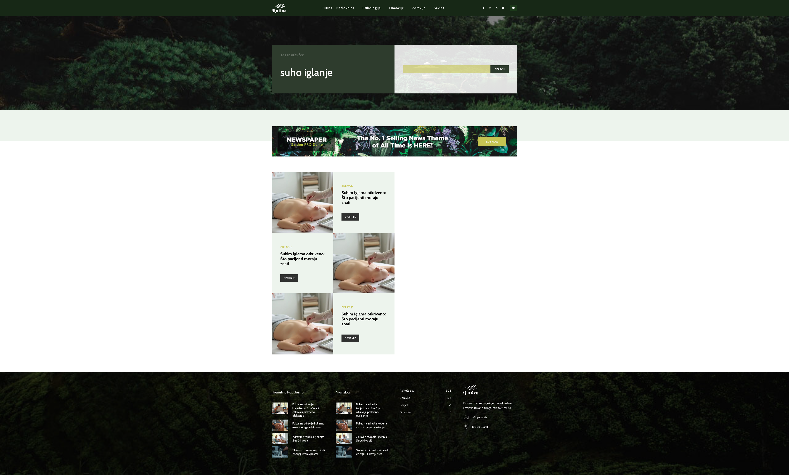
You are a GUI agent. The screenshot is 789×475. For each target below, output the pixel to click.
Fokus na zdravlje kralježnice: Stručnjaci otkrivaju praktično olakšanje (305, 410)
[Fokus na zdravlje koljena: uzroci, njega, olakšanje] (280, 425)
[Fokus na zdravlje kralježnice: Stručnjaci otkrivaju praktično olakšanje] (280, 408)
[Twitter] (496, 8)
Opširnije (350, 216)
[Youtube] (503, 8)
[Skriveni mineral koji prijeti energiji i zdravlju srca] (280, 452)
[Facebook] (483, 8)
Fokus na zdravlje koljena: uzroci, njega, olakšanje (308, 425)
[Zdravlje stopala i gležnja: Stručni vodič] (280, 438)
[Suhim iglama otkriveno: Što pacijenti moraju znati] (302, 202)
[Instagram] (490, 8)
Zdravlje (347, 186)
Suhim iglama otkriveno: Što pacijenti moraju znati (363, 197)
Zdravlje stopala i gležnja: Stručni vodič (308, 438)
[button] (513, 8)
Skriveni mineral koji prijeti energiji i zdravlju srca (308, 452)
